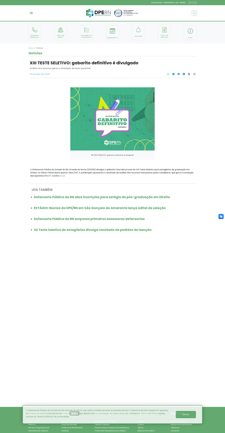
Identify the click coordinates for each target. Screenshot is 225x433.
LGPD (177, 2)
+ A (190, 2)
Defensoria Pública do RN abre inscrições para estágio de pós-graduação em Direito (102, 197)
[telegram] (173, 74)
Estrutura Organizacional (38, 428)
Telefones (175, 428)
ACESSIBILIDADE (156, 2)
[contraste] (195, 2)
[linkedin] (184, 74)
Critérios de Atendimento (72, 428)
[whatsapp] (168, 74)
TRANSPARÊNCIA (168, 2)
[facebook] (179, 74)
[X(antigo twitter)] (189, 74)
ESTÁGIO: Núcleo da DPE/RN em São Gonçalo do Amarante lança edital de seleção (100, 208)
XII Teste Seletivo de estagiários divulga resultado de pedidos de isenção (93, 230)
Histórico (32, 424)
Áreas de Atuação (69, 424)
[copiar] (194, 74)
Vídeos (141, 424)
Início (31, 48)
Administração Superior (38, 431)
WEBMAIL (183, 2)
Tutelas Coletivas (102, 424)
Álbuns (140, 428)
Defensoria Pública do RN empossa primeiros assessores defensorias (89, 219)
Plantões (65, 431)
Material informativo (146, 431)
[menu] (31, 13)
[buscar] (194, 13)
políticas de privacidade (56, 416)
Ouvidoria (175, 431)
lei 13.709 (74, 413)
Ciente (185, 414)
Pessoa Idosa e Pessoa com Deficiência (112, 428)
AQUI (62, 175)
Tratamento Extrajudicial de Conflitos (110, 431)
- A (192, 2)
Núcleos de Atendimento (181, 424)
